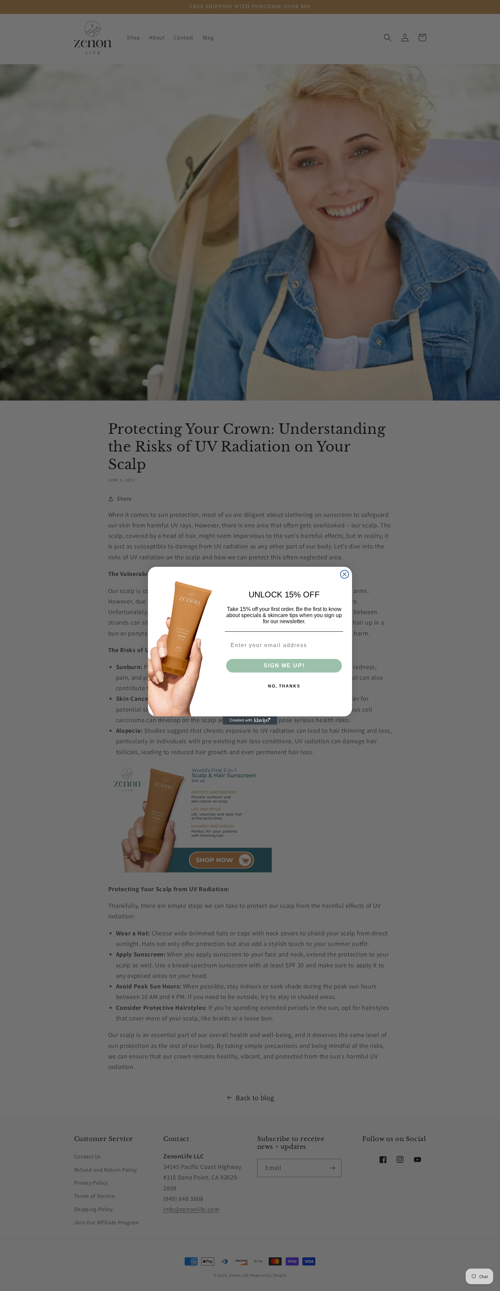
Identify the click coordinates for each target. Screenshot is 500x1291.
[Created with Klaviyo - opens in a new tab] (250, 720)
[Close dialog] (344, 574)
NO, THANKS (284, 686)
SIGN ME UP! (284, 665)
